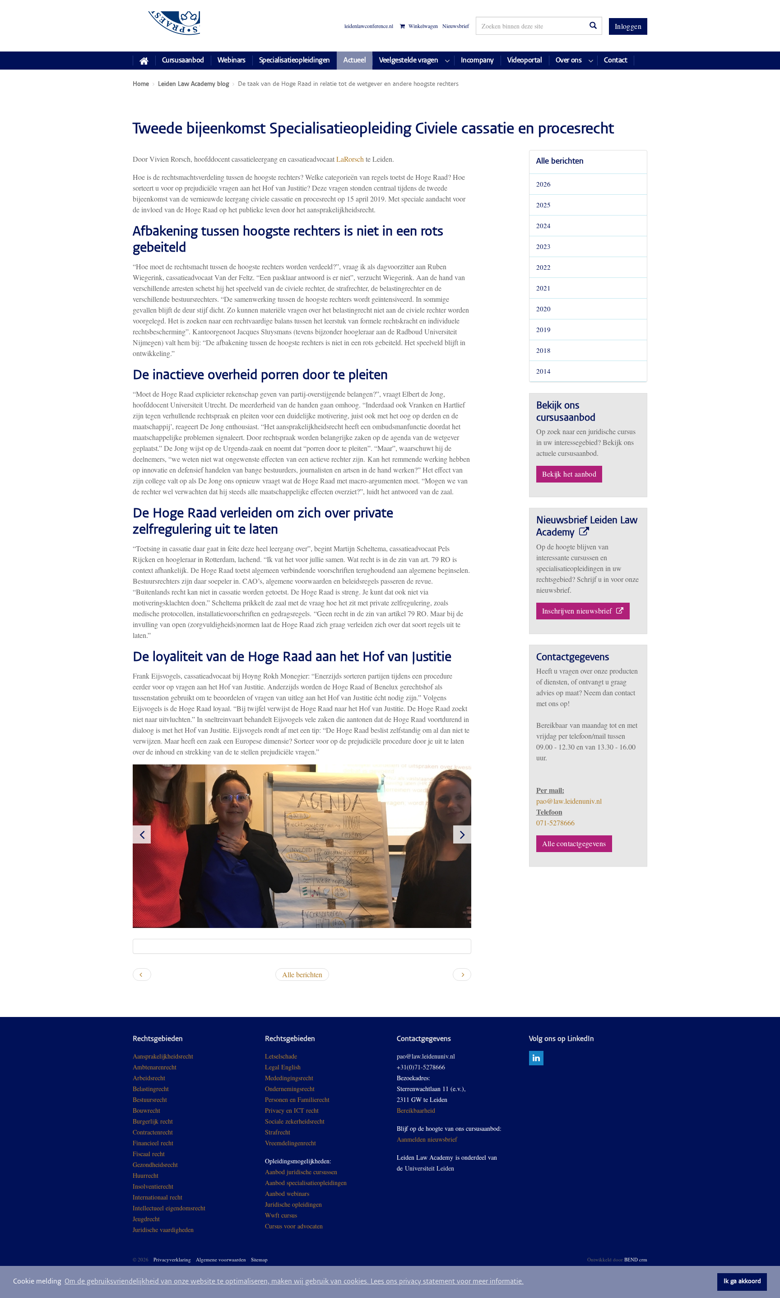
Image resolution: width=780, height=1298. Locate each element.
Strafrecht (277, 1132)
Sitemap (259, 1259)
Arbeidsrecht (149, 1077)
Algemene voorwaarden (221, 1259)
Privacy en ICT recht (292, 1110)
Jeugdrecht (146, 1218)
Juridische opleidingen (293, 1204)
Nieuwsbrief (455, 25)
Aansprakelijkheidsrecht (163, 1056)
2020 (543, 308)
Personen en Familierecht (297, 1099)
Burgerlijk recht (153, 1121)
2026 (543, 183)
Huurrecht (145, 1175)
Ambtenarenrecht (154, 1067)
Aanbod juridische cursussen (301, 1171)
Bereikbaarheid (416, 1110)
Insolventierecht (153, 1186)
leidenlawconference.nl (368, 25)
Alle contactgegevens (574, 843)
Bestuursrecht (150, 1099)
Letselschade (281, 1056)
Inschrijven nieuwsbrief (578, 610)
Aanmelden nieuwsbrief (427, 1139)
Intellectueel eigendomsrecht (169, 1208)
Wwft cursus (281, 1215)
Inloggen (628, 26)
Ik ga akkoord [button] (742, 1282)
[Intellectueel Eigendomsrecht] (195, 1229)
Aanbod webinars (287, 1193)
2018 (543, 350)
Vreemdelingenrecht (290, 1143)
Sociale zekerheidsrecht (295, 1121)
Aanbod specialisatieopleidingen (306, 1182)
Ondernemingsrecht (290, 1088)
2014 (543, 370)
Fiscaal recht (149, 1153)
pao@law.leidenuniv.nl (569, 801)
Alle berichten (560, 162)
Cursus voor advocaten (294, 1226)
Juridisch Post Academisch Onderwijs (166, 25)
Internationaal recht (157, 1197)
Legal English (283, 1067)
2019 (543, 329)
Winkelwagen (422, 26)
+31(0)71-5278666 (421, 1067)
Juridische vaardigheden (163, 1229)
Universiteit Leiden (429, 1168)
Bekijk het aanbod (569, 473)
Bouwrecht (146, 1110)
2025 (543, 204)
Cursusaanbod (183, 60)
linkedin (536, 1058)
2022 (543, 267)
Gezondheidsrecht (155, 1164)
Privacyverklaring (172, 1259)
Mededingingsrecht (289, 1077)
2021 (543, 287)
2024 (543, 225)
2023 (543, 246)
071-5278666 (555, 822)
